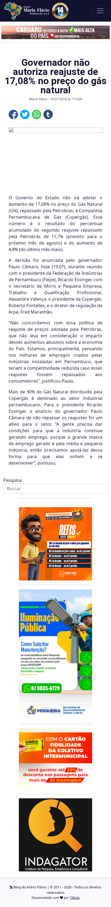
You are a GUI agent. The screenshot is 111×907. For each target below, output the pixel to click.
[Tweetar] (25, 114)
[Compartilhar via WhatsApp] (36, 114)
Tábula (75, 897)
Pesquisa (12, 480)
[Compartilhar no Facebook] (13, 114)
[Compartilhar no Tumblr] (48, 114)
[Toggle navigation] (100, 10)
